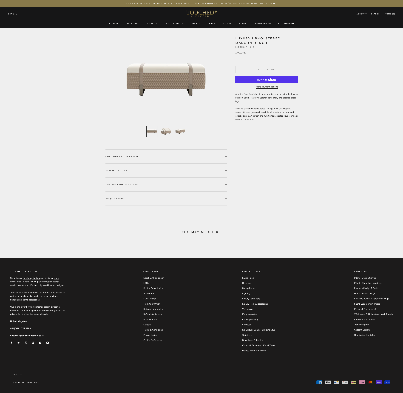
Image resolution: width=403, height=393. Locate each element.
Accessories (175, 23)
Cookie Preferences (152, 340)
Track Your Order (151, 303)
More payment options (267, 86)
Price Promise (150, 319)
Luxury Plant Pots (251, 298)
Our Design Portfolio (364, 335)
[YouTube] (40, 342)
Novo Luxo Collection (252, 340)
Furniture (132, 23)
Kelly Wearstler (249, 314)
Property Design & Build (366, 288)
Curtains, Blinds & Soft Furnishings (371, 298)
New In (114, 23)
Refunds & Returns (152, 314)
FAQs (146, 283)
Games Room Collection (254, 350)
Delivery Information (121, 184)
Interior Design (219, 23)
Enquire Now (115, 198)
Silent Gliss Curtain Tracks (367, 303)
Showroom (286, 23)
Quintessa (247, 335)
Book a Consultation (153, 288)
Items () (390, 14)
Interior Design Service (365, 277)
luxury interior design (48, 281)
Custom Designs (362, 329)
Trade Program (361, 324)
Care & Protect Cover (364, 319)
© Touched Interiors (26, 383)
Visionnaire (247, 309)
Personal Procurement (365, 309)
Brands (196, 23)
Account (362, 14)
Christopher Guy (250, 319)
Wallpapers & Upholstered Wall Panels (373, 314)
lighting (36, 278)
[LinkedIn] (47, 342)
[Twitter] (18, 342)
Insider (243, 23)
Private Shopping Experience (368, 283)
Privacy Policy (150, 335)
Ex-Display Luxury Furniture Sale (258, 329)
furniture (27, 278)
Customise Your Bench (121, 156)
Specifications (116, 170)
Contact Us (263, 23)
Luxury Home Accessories (255, 303)
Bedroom (246, 283)
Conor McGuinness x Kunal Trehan (259, 345)
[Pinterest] (33, 342)
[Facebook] (11, 342)
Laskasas (246, 324)
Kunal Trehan (149, 298)
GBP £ (11, 14)
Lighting (153, 23)
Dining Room (248, 288)
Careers (147, 324)
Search (375, 14)
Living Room (248, 277)
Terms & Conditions (153, 329)
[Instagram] (26, 342)
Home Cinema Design (364, 293)
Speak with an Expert (153, 277)
